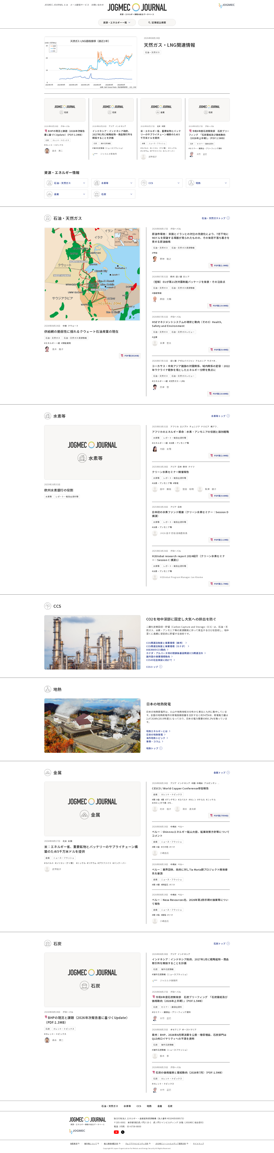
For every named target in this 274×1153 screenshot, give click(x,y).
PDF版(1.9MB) (220, 266)
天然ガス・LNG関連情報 (169, 44)
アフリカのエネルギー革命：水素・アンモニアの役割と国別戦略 (190, 432)
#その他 (165, 846)
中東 (65, 325)
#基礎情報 (157, 293)
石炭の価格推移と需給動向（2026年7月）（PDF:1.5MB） (190, 1072)
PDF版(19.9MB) (219, 306)
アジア (111, 126)
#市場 (154, 252)
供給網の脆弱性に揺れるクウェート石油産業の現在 (81, 331)
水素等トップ (218, 416)
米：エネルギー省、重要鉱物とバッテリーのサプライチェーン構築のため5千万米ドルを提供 (161, 134)
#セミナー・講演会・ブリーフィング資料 (205, 148)
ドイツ (191, 466)
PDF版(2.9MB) (220, 456)
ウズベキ (211, 360)
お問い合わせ (97, 4)
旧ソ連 (179, 276)
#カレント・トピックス (53, 145)
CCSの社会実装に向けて (159, 660)
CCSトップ (152, 666)
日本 (180, 466)
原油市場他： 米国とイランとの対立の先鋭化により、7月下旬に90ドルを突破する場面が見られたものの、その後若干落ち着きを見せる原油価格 (190, 237)
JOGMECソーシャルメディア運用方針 (171, 1143)
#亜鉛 (163, 914)
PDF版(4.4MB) (220, 350)
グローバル (65, 126)
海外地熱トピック (155, 738)
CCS (139, 1106)
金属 (143, 143)
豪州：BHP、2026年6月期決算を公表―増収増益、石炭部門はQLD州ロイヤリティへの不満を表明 (189, 1036)
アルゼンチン (210, 783)
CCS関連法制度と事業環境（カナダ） (166, 646)
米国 (163, 126)
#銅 (153, 799)
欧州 (172, 276)
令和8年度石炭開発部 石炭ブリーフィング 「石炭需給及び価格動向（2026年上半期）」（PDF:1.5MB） (209, 134)
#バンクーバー (169, 151)
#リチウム (145, 151)
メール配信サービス (79, 4)
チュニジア (194, 426)
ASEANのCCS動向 (156, 649)
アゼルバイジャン (186, 360)
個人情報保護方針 (112, 1143)
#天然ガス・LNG (177, 381)
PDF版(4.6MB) (220, 496)
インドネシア (120, 126)
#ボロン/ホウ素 (159, 802)
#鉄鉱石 (165, 884)
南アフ (213, 426)
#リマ (172, 846)
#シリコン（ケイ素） (158, 148)
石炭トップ (219, 943)
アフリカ (174, 426)
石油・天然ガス (152, 52)
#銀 (162, 799)
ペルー (181, 826)
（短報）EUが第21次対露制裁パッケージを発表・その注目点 (188, 282)
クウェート (73, 325)
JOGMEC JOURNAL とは (56, 4)
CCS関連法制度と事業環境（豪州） (165, 642)
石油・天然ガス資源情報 (75, 337)
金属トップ (219, 772)
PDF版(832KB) (130, 356)
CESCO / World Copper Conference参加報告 (180, 788)
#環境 (175, 483)
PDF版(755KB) (219, 816)
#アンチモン (171, 799)
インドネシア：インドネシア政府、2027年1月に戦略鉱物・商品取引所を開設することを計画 (112, 134)
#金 (158, 799)
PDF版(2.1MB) (220, 540)
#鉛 (158, 914)
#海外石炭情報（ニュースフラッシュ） (108, 148)
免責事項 (75, 1143)
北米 (159, 126)
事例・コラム (153, 741)
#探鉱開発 (66, 343)
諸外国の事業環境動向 (158, 656)
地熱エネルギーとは (157, 731)
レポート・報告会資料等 (67, 496)
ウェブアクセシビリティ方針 (138, 1143)
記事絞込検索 (159, 22)
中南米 (200, 783)
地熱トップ (152, 748)
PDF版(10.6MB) (219, 394)
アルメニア (201, 360)
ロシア (186, 276)
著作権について (91, 1143)
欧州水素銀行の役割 (58, 490)
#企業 (154, 337)
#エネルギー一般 (52, 343)
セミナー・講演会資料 (205, 143)
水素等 (49, 496)
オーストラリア (189, 1029)
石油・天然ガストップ (213, 218)
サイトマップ (198, 1143)
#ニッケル (172, 148)
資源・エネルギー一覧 (115, 22)
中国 (193, 783)
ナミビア (205, 426)
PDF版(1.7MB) (220, 584)
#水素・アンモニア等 (179, 443)
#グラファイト (156, 151)
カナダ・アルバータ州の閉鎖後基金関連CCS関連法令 (174, 653)
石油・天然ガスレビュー (183, 331)
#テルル (201, 799)
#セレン (192, 799)
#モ (169, 802)
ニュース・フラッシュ (157, 143)
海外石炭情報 (106, 143)
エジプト (184, 426)
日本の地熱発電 (154, 734)
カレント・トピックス (61, 140)
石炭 (47, 140)
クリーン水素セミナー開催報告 (170, 472)
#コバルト (145, 148)
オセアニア (175, 1029)
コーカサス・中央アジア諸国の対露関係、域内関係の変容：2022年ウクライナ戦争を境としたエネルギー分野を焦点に (191, 368)
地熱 (149, 1106)
